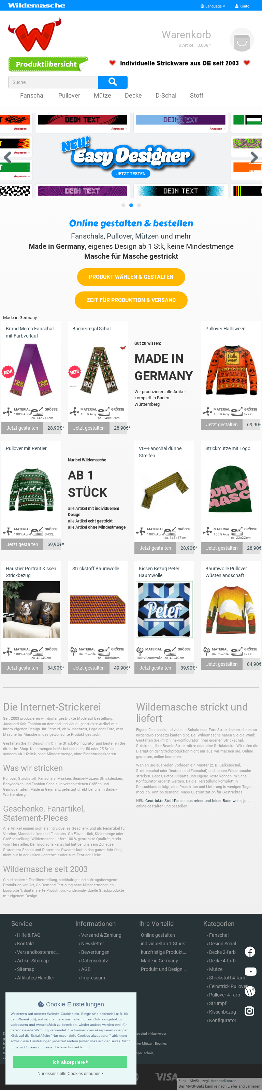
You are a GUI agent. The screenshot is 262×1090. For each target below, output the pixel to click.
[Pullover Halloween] (231, 369)
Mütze (102, 95)
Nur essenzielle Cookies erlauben (70, 1073)
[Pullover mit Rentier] (31, 489)
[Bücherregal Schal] (98, 369)
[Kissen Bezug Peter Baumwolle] (164, 609)
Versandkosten (223, 1081)
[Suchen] (113, 82)
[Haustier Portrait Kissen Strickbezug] (31, 609)
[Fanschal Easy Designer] (131, 155)
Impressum (93, 977)
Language (213, 6)
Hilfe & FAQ (29, 935)
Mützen (147, 236)
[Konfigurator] (48, 64)
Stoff (196, 95)
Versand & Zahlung (101, 935)
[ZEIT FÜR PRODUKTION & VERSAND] (131, 307)
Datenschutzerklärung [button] (72, 1047)
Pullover (69, 95)
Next (252, 156)
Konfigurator (222, 1020)
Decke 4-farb (222, 960)
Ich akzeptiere (69, 1062)
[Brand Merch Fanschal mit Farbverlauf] (31, 369)
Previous (10, 156)
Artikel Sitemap (33, 960)
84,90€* (254, 664)
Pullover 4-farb (224, 995)
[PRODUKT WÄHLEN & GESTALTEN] (131, 284)
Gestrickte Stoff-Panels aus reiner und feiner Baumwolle (193, 801)
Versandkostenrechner (41, 952)
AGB (86, 969)
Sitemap (25, 969)
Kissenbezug (222, 1012)
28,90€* (54, 428)
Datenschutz (94, 960)
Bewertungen (95, 952)
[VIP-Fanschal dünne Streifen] (164, 489)
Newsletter (92, 943)
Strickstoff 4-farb (227, 977)
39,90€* (187, 668)
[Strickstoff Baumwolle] (98, 609)
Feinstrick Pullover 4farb (234, 986)
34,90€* (54, 668)
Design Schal (222, 943)
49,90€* (121, 668)
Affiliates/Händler (35, 977)
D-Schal (166, 95)
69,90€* (254, 424)
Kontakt (25, 943)
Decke (133, 95)
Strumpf (218, 1003)
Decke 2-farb (222, 952)
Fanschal (32, 95)
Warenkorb (186, 35)
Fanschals (87, 236)
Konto (243, 6)
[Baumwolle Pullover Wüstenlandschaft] (231, 609)
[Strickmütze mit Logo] (231, 489)
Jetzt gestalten (22, 428)
